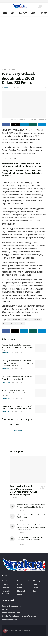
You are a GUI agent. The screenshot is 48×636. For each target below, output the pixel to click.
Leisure (34, 13)
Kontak (5, 609)
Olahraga (37, 581)
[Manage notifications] (5, 631)
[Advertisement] (24, 41)
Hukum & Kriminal (5, 592)
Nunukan (16, 320)
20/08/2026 (15, 412)
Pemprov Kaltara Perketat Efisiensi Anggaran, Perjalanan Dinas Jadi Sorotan (30, 539)
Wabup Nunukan (17, 323)
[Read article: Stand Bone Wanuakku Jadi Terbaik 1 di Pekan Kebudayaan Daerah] (40, 379)
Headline (5, 587)
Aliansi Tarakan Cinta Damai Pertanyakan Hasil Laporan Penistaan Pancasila (17, 392)
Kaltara (23, 13)
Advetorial (11, 70)
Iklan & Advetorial (9, 619)
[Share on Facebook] (6, 124)
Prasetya (6, 353)
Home (4, 13)
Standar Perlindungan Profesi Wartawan (19, 616)
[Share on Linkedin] (24, 124)
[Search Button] (45, 6)
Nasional (21, 591)
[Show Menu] (3, 6)
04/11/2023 (16, 88)
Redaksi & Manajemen (11, 606)
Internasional (23, 581)
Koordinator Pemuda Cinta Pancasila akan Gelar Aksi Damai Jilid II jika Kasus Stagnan (17, 347)
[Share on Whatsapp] (33, 124)
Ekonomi (5, 584)
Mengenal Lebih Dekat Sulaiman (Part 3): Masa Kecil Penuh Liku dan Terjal (31, 506)
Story (44, 13)
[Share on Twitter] (15, 124)
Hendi (6, 88)
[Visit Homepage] (20, 6)
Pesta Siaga (27, 320)
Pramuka (37, 320)
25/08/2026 (15, 398)
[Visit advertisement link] (24, 1)
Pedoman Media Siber (11, 613)
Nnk (9, 320)
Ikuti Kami (14, 424)
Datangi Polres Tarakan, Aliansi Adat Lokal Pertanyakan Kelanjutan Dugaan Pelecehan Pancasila (22, 173)
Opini (35, 584)
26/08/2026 (15, 353)
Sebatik (6, 323)
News (13, 13)
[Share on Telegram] (42, 124)
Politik (35, 587)
